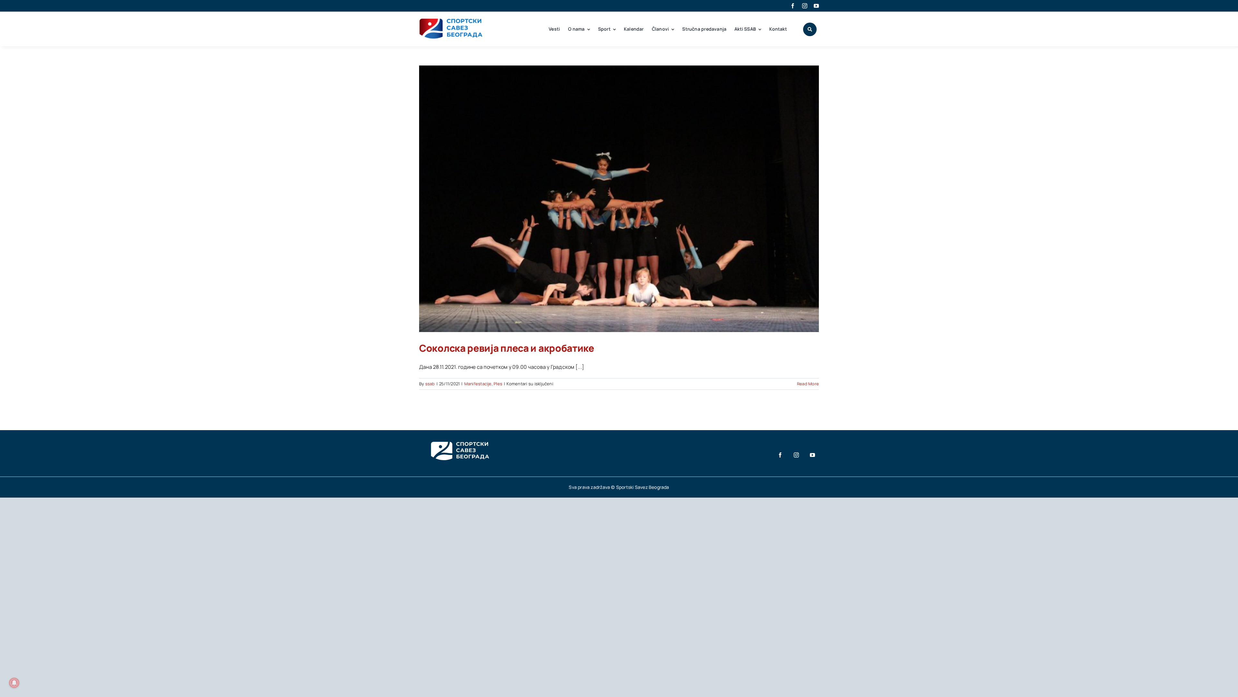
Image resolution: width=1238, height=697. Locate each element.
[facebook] (792, 5)
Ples (498, 384)
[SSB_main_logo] (451, 20)
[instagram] (804, 5)
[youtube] (816, 5)
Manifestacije (478, 384)
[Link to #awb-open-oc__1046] (810, 29)
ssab (430, 384)
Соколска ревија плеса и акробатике (506, 348)
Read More (808, 384)
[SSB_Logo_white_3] (459, 435)
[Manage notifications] (14, 683)
